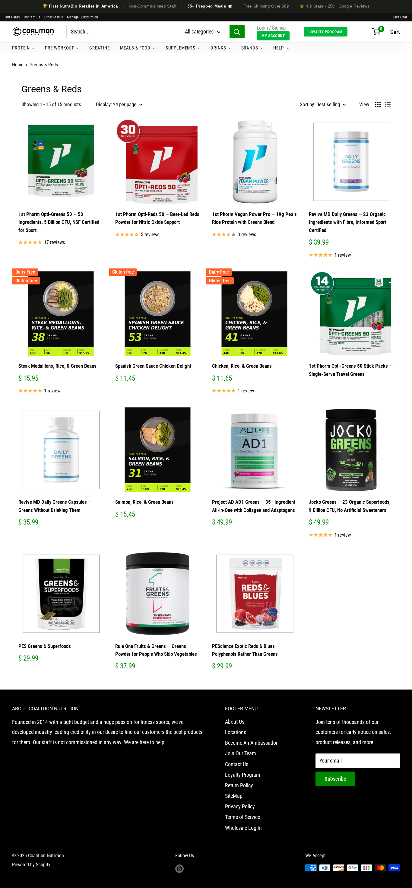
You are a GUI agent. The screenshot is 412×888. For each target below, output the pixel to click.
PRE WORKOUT (59, 48)
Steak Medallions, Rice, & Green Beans (57, 366)
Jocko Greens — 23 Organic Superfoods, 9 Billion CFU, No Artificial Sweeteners (350, 506)
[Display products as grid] (378, 104)
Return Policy (239, 785)
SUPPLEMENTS (180, 48)
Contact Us (32, 17)
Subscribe (335, 778)
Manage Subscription (82, 17)
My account (273, 35)
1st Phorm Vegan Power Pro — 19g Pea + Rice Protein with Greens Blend (254, 218)
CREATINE (99, 48)
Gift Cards (12, 17)
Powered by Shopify (31, 864)
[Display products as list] (388, 104)
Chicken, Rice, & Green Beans (242, 366)
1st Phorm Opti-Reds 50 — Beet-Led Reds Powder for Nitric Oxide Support (157, 218)
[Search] (237, 32)
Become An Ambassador (251, 743)
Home (18, 65)
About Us (234, 721)
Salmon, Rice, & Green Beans (144, 502)
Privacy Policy (240, 806)
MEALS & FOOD (135, 48)
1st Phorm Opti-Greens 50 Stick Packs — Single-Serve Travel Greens (350, 370)
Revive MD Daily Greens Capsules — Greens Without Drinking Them (54, 506)
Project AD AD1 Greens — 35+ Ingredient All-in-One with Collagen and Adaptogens (253, 506)
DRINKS (218, 48)
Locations (235, 732)
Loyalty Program (326, 32)
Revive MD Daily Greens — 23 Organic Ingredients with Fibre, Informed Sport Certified (347, 222)
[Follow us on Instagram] (179, 868)
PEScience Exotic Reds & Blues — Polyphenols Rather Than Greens (245, 650)
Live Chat (400, 17)
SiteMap (233, 796)
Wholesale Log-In (243, 828)
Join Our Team (240, 753)
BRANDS (249, 48)
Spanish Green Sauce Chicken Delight (153, 366)
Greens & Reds (44, 65)
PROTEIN (21, 48)
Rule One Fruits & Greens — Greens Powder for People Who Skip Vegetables (156, 650)
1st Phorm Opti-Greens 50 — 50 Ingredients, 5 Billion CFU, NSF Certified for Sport (58, 222)
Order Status (53, 17)
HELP (279, 48)
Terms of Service (242, 817)
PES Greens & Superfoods (44, 646)
